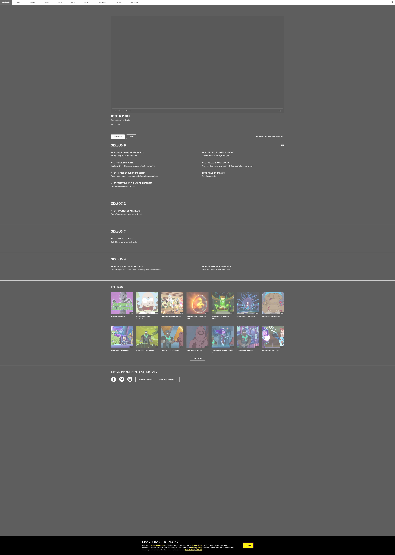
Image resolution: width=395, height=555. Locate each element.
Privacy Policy (196, 547)
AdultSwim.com (157, 545)
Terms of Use (197, 545)
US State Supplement (193, 550)
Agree (248, 545)
